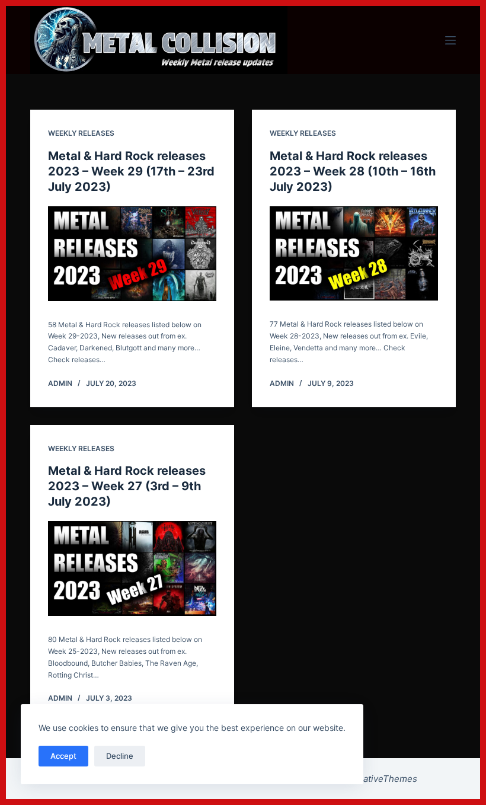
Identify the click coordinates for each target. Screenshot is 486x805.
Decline (119, 756)
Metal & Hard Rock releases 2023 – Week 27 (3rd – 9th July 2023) (127, 486)
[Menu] (450, 40)
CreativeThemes (382, 778)
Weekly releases (81, 133)
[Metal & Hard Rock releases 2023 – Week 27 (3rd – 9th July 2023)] (132, 568)
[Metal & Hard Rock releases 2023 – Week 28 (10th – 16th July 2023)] (354, 253)
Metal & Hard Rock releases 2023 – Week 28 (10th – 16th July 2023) (353, 171)
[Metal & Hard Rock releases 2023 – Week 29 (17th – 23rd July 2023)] (132, 253)
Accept (63, 756)
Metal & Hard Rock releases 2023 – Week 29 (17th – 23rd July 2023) (131, 171)
